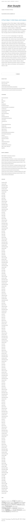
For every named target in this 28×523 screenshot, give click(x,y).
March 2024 (4, 199)
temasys (18, 62)
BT (4, 40)
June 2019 (3, 289)
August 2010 (4, 436)
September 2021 (5, 246)
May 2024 (3, 196)
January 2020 (4, 278)
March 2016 (4, 331)
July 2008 (3, 475)
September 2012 (5, 397)
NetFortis (11, 54)
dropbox (17, 45)
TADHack (18, 60)
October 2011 (4, 414)
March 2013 (4, 387)
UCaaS (14, 510)
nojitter (14, 54)
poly (11, 56)
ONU (17, 54)
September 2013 (5, 378)
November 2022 (5, 224)
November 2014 (5, 356)
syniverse (23, 504)
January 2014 (4, 372)
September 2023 (5, 209)
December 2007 (5, 486)
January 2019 (4, 296)
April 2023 (3, 216)
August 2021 (4, 248)
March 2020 (4, 275)
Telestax (20, 508)
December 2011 (5, 411)
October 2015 (4, 339)
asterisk (12, 38)
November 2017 (5, 309)
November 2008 (5, 469)
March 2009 (4, 463)
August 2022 (4, 229)
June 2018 (3, 303)
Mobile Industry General (6, 127)
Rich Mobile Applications (6, 133)
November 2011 (5, 413)
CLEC (7, 42)
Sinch (13, 504)
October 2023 (4, 207)
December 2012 (5, 392)
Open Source (4, 129)
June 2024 (3, 195)
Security (3, 135)
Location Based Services (6, 124)
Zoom (17, 511)
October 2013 (4, 376)
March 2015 (4, 350)
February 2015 (4, 351)
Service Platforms (5, 136)
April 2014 (3, 367)
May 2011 (3, 422)
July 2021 (3, 249)
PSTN (20, 56)
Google (24, 48)
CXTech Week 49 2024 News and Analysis (9, 86)
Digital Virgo (4, 45)
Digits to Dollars (10, 45)
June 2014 (3, 364)
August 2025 (4, 184)
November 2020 (5, 262)
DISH (14, 45)
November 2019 (5, 281)
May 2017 (3, 317)
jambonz (9, 503)
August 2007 (4, 493)
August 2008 (4, 474)
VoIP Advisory (13, 64)
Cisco (24, 40)
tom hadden (22, 62)
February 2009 (4, 464)
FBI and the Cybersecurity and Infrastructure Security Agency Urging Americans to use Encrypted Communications (14, 168)
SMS (16, 504)
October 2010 (4, 433)
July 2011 (3, 419)
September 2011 (5, 416)
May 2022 (3, 234)
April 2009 (3, 461)
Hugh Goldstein (8, 49)
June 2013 (3, 383)
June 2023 (3, 213)
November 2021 (5, 243)
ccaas (19, 501)
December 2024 (5, 185)
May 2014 (3, 365)
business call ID (11, 40)
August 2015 (4, 342)
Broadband (4, 104)
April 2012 (3, 405)
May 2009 (3, 460)
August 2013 (4, 380)
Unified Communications (6, 144)
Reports (12, 1)
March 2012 (4, 406)
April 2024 (3, 198)
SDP (7, 504)
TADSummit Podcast (6, 141)
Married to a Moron (5, 82)
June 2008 (3, 477)
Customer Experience (6, 110)
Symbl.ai (10, 60)
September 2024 (5, 190)
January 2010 (4, 447)
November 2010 (5, 431)
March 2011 (4, 425)
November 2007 (5, 488)
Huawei (3, 503)
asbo (9, 38)
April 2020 (3, 273)
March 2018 (4, 304)
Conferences (4, 108)
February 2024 (4, 201)
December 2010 (5, 430)
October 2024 (4, 188)
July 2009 (3, 456)
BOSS (3, 102)
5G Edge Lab (10, 37)
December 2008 (5, 467)
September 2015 (5, 340)
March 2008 (4, 482)
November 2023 (5, 206)
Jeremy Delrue (19, 49)
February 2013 (4, 389)
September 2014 (5, 359)
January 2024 (4, 202)
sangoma (19, 57)
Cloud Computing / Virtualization (8, 107)
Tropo (6, 64)
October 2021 (4, 245)
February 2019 (4, 295)
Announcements (5, 97)
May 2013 (3, 384)
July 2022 (3, 231)
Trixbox (3, 64)
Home (3, 1)
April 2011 (3, 424)
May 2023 (3, 215)
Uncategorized (4, 143)
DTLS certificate (22, 45)
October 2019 (4, 282)
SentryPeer (23, 57)
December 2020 (5, 260)
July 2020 (3, 268)
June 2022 (3, 232)
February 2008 (4, 483)
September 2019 (5, 284)
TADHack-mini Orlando (11, 62)
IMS (5, 503)
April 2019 (3, 292)
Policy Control (4, 130)
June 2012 (3, 402)
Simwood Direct (19, 59)
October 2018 (4, 298)
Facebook (12, 502)
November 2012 (5, 394)
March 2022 (4, 237)
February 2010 (4, 445)
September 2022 (5, 227)
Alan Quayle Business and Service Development (14, 6)
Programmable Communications (8, 132)
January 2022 (4, 240)
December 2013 (5, 373)
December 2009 (5, 449)
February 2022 (4, 238)
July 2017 (3, 314)
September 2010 (5, 434)
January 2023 (4, 221)
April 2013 (3, 386)
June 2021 (3, 251)
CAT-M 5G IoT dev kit (18, 40)
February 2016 (4, 333)
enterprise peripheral (12, 46)
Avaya (15, 38)
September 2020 (5, 265)
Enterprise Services (5, 116)
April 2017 (3, 318)
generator (21, 48)
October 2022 (4, 226)
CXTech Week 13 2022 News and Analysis (14, 20)
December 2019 (5, 279)
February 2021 (4, 257)
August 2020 (4, 267)
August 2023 (4, 210)
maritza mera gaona (13, 51)
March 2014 (4, 369)
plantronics (8, 56)
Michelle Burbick (23, 53)
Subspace (7, 60)
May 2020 (3, 271)
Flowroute (18, 46)
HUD (4, 49)
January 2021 (4, 259)
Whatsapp (13, 511)
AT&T (14, 501)
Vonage (3, 511)
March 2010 (4, 444)
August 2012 (4, 398)
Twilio (7, 509)
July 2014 (3, 362)
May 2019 (3, 290)
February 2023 (4, 220)
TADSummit (6, 508)
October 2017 (4, 311)
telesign (15, 508)
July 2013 (3, 381)
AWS (2, 40)
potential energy (15, 56)
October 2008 (4, 471)
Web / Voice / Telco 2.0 (6, 146)
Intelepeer (14, 49)
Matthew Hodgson (15, 53)
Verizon (19, 510)
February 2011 (4, 427)
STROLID (19, 504)
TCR (11, 508)
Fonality (22, 46)
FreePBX (9, 48)
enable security (4, 46)
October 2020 (4, 264)
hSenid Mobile (22, 502)
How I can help (4, 83)
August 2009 (4, 455)
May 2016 (3, 328)
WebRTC (3, 147)
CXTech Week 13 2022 (16, 42)
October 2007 (4, 489)
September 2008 (5, 472)
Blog (6, 1)
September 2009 (5, 453)
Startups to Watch (5, 138)
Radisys (21, 503)
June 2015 (3, 345)
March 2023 (4, 218)
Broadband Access (5, 105)
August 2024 (4, 191)
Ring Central (7, 57)
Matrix (6, 53)
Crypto (10, 42)
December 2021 (5, 242)
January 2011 (4, 428)
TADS (3, 140)
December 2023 (5, 204)
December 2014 (5, 355)
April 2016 (3, 329)
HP (2, 49)
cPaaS (4, 502)
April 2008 (3, 480)
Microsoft (3, 54)
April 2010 (3, 442)
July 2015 (3, 344)
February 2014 (4, 370)
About (9, 1)
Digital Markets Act (21, 43)
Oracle (18, 503)
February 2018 (4, 306)
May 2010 (3, 441)
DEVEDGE (3, 43)
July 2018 (3, 301)
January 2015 (4, 353)
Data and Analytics (5, 113)
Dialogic (7, 43)
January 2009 (4, 466)
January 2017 (4, 323)
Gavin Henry (16, 48)
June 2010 (3, 439)
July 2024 (3, 193)
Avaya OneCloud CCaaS (21, 38)
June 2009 (3, 458)
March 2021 (4, 256)
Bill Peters (3, 100)
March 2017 (4, 320)
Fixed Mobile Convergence (7, 118)
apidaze (6, 38)
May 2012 (3, 403)
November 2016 (5, 325)
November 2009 (5, 450)
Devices (3, 115)
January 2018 (4, 307)
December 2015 (5, 336)
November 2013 (5, 375)
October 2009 (4, 452)
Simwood (13, 59)
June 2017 (3, 315)
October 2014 (4, 358)
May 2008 (3, 478)
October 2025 (4, 182)
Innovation (4, 119)
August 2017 (4, 312)
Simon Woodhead (7, 59)
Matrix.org (9, 53)
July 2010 (3, 438)
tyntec (11, 509)
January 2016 (4, 334)
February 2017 (4, 322)
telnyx (23, 508)
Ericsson (8, 502)
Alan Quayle (8, 519)
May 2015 (3, 347)
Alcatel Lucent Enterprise (18, 37)
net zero (7, 54)
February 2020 (4, 276)
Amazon (3, 38)
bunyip (6, 40)
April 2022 (3, 235)
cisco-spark (4, 42)
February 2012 (4, 408)
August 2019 (4, 285)
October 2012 (4, 395)
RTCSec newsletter (13, 57)
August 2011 (4, 417)
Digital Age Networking (13, 43)
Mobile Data (4, 126)
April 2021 (3, 254)
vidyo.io (9, 64)
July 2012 (3, 400)
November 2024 (5, 187)
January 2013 (4, 391)
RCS (24, 503)
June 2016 (3, 326)
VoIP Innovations (20, 64)
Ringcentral (4, 504)
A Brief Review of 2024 (6, 85)
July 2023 (3, 212)
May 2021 (3, 253)
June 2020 (3, 270)
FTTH (12, 48)
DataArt (21, 42)
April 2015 (3, 348)
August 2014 (4, 361)
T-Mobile (14, 60)
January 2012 (4, 409)
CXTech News (13, 35)
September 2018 (5, 300)
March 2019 (4, 293)
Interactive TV (4, 121)
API (2, 99)
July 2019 (3, 287)
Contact (17, 1)
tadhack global (14, 506)
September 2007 (5, 491)
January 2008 (4, 485)
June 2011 (3, 420)
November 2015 (5, 337)
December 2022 (5, 223)
